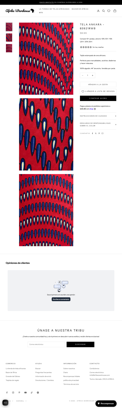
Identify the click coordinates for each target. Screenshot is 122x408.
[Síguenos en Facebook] (7, 392)
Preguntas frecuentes (43, 372)
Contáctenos (94, 368)
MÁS (41, 12)
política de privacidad (71, 380)
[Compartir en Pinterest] (99, 133)
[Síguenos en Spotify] (38, 392)
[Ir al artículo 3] (9, 48)
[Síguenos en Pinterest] (19, 392)
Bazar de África (11, 372)
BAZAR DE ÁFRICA (80, 9)
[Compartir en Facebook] (92, 133)
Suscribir (80, 344)
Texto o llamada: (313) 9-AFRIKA (102, 379)
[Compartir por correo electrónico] (102, 133)
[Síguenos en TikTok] (31, 392)
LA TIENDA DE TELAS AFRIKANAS (54, 9)
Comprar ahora (98, 98)
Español (20, 401)
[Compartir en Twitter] (96, 133)
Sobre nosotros (69, 368)
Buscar (38, 368)
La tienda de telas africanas (16, 368)
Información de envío (43, 376)
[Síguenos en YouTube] (25, 392)
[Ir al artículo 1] (9, 27)
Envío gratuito (47, 2)
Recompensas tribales (71, 376)
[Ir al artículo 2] (9, 37)
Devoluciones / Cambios (44, 380)
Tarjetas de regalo (12, 380)
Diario (65, 372)
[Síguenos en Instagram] (13, 392)
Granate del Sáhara (13, 376)
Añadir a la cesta (98, 84)
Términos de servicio (71, 384)
